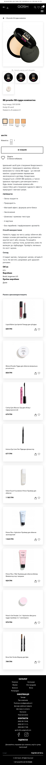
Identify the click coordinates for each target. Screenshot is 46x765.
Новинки (15, 682)
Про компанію (23, 700)
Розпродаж (15, 691)
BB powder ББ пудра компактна (16, 18)
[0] (42, 7)
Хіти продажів (31, 685)
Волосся (15, 688)
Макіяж (15, 685)
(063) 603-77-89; (23, 727)
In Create (29, 762)
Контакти (23, 712)
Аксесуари (31, 682)
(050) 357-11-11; (23, 724)
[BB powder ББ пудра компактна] (8, 77)
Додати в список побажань (14, 158)
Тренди (23, 697)
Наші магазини (23, 715)
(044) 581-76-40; (23, 721)
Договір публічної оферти (23, 706)
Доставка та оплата (23, 709)
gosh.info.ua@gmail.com (23, 730)
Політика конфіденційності (23, 703)
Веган (31, 688)
